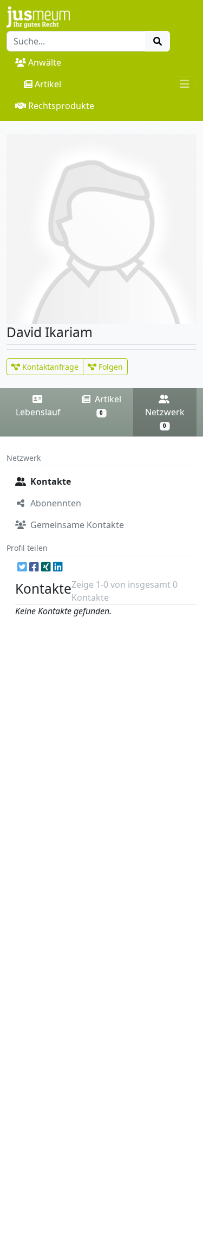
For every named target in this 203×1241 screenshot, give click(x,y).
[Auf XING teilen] (46, 567)
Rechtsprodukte (61, 106)
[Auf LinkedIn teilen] (58, 567)
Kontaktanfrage (49, 367)
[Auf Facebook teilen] (34, 567)
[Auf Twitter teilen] (22, 567)
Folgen (109, 367)
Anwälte (44, 62)
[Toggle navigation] (185, 84)
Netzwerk (165, 417)
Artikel (48, 84)
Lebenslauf (38, 412)
